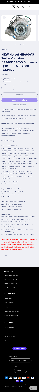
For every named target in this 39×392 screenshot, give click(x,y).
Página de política (9, 336)
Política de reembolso (17, 386)
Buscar (6, 332)
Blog (5, 340)
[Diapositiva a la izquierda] (15, 44)
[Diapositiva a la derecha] (24, 44)
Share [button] (5, 255)
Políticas (6, 307)
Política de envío (29, 386)
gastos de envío (7, 80)
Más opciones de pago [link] (19, 104)
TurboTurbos (17, 384)
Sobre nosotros (8, 302)
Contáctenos (8, 298)
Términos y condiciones (11, 311)
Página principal (9, 327)
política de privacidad (11, 315)
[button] (4, 7)
